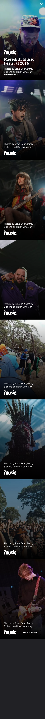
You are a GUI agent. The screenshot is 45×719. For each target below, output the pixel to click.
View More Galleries (30, 632)
